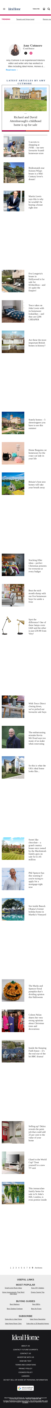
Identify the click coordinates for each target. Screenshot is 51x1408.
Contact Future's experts (25, 1350)
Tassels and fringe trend (25, 19)
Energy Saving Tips (37, 1292)
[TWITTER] (25, 53)
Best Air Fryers (36, 1309)
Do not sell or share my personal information (25, 1380)
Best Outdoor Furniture (15, 1309)
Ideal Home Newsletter (37, 1319)
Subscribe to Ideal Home (13, 1319)
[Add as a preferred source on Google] (25, 1388)
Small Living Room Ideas (13, 1288)
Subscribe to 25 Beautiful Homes (37, 1323)
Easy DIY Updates (37, 1288)
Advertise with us (25, 1357)
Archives (38, 1268)
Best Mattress (15, 1304)
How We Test (25, 1361)
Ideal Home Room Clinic (13, 1323)
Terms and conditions (25, 1365)
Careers (25, 1376)
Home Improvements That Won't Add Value (13, 1293)
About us (25, 1346)
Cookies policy (25, 1372)
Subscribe (36, 9)
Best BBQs (36, 1304)
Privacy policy (25, 1368)
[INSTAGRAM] (31, 53)
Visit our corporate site (33, 1399)
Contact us (25, 1353)
